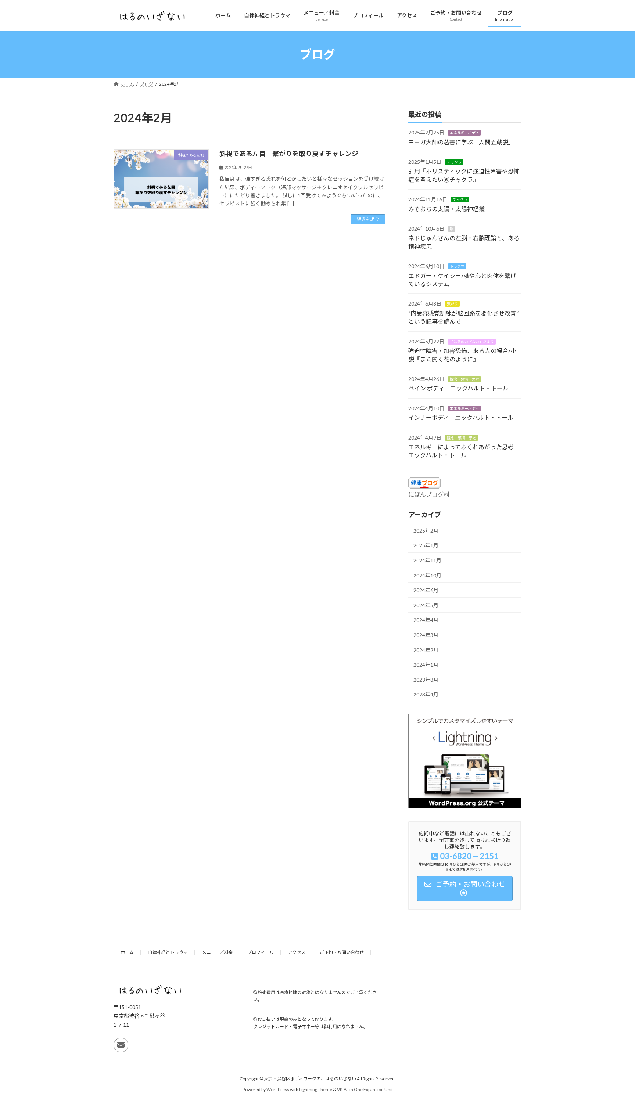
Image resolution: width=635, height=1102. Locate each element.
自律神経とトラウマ (168, 952)
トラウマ (457, 266)
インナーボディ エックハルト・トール (460, 417)
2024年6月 (425, 590)
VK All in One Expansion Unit (365, 1089)
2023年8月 (425, 680)
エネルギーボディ (464, 132)
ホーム (127, 952)
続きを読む (368, 219)
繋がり (452, 304)
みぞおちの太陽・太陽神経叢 (446, 208)
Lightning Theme (315, 1089)
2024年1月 (425, 665)
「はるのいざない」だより (472, 341)
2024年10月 (427, 575)
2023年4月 (425, 695)
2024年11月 (427, 560)
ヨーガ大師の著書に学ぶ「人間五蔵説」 (461, 141)
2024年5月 (425, 605)
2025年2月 (425, 530)
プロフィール (260, 952)
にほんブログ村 (428, 494)
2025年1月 (425, 546)
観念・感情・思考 (464, 379)
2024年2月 (425, 650)
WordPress (277, 1089)
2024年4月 (425, 620)
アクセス (296, 952)
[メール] (121, 1045)
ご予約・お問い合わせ (342, 952)
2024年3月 (425, 635)
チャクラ (454, 162)
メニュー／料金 (217, 952)
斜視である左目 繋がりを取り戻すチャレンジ (288, 154)
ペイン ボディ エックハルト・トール (458, 388)
